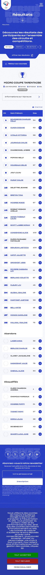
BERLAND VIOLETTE (19, 277)
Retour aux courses (17, 64)
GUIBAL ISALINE (18, 292)
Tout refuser (22, 561)
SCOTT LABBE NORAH (20, 225)
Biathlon (19, 47)
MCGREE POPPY (17, 404)
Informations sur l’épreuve (18, 96)
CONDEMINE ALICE (19, 233)
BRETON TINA (16, 195)
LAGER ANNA (16, 341)
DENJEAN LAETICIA (19, 248)
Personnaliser (22, 567)
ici (8, 495)
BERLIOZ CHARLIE (18, 348)
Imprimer (39, 107)
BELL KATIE (15, 307)
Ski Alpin (9, 47)
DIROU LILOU (16, 419)
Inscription (22, 481)
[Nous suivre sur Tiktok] (30, 454)
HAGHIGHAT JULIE (18, 363)
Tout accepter (22, 555)
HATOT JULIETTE (18, 255)
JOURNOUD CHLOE (18, 143)
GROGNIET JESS (17, 262)
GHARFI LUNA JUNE (19, 434)
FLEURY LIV (15, 285)
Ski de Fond (31, 47)
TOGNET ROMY (17, 411)
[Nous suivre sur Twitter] (15, 454)
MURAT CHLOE (16, 180)
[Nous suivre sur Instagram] (23, 454)
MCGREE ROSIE (17, 203)
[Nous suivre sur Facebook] (8, 454)
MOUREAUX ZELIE (18, 165)
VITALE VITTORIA (18, 135)
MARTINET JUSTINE (19, 300)
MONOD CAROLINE (18, 315)
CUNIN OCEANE (17, 128)
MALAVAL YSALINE (18, 322)
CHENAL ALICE (17, 371)
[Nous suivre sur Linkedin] (37, 454)
